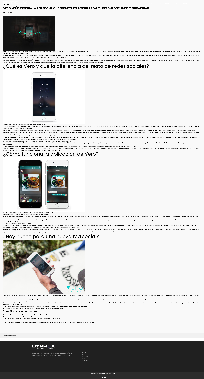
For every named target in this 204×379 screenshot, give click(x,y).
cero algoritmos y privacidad (47, 330)
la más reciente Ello (138, 299)
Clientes (84, 354)
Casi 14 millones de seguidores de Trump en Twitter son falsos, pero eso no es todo (27, 317)
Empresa (84, 352)
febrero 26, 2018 (7, 13)
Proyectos (85, 356)
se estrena (193, 303)
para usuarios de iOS (187, 61)
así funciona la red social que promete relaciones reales (24, 330)
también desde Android (33, 62)
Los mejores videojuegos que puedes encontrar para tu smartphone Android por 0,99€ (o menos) (31, 318)
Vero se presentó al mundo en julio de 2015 (145, 61)
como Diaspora (127, 299)
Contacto (85, 361)
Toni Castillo (90, 322)
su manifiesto (23, 146)
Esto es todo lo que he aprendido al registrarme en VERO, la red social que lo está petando (37, 308)
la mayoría (9, 145)
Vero (56, 330)
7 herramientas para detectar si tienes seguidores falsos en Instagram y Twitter (26, 315)
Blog (83, 358)
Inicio (83, 350)
